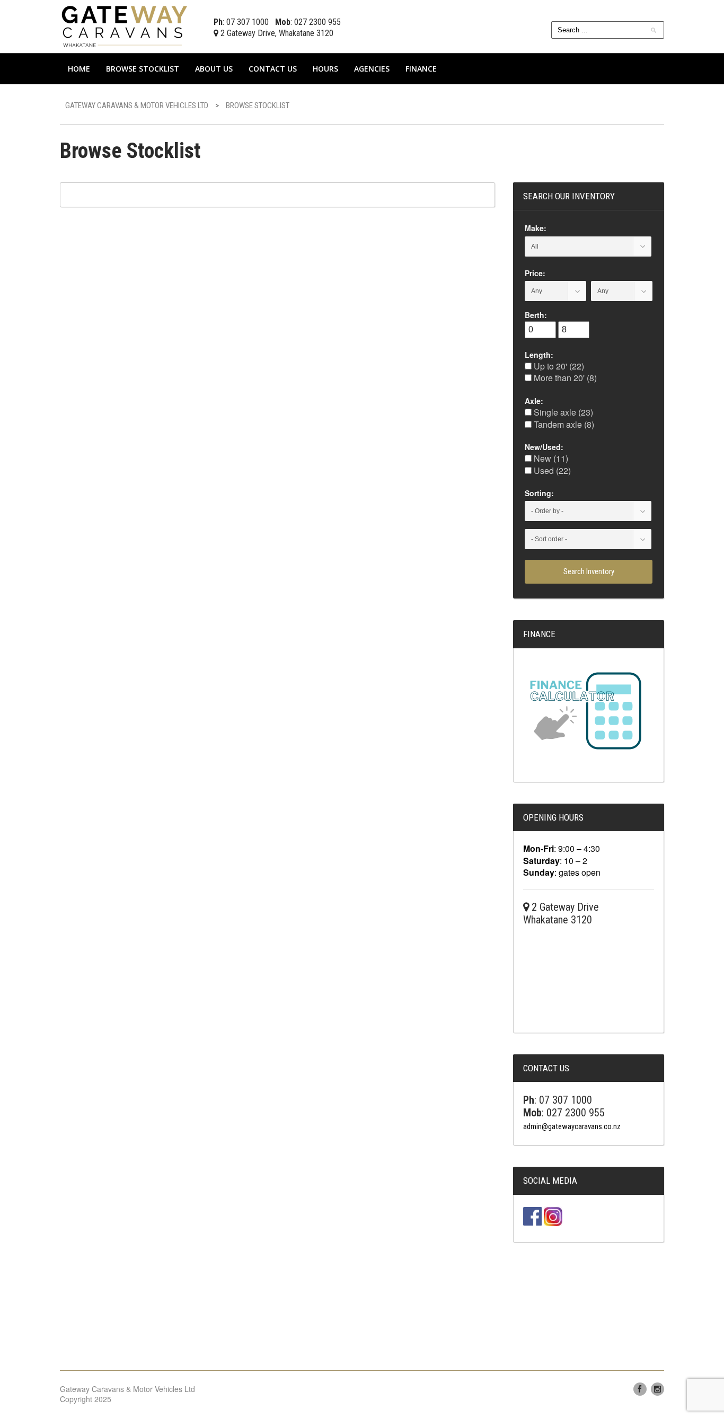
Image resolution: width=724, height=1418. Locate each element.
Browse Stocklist (142, 69)
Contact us (273, 69)
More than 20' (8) (564, 378)
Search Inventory (588, 571)
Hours (325, 69)
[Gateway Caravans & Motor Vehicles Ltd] (126, 25)
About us (214, 69)
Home (79, 69)
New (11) (550, 458)
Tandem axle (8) (563, 424)
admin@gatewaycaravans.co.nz (572, 1126)
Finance (421, 69)
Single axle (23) (562, 412)
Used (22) (551, 470)
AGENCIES (372, 69)
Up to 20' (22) (558, 366)
